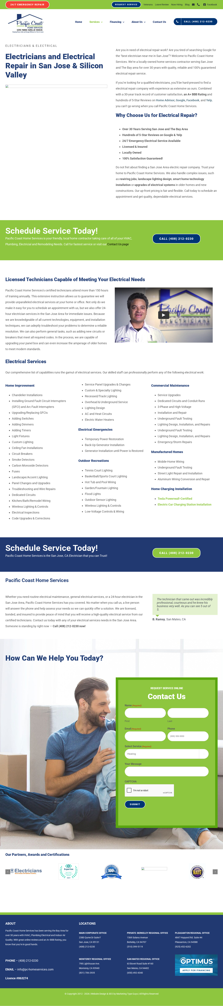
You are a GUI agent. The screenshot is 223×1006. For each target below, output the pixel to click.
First (127, 721)
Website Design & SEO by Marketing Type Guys (114, 994)
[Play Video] (163, 315)
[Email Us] (193, 4)
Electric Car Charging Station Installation (184, 504)
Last (169, 721)
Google (180, 100)
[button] (7, 871)
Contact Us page (118, 244)
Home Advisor (165, 100)
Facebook (192, 100)
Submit (135, 804)
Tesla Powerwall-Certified (175, 498)
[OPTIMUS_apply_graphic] (196, 956)
